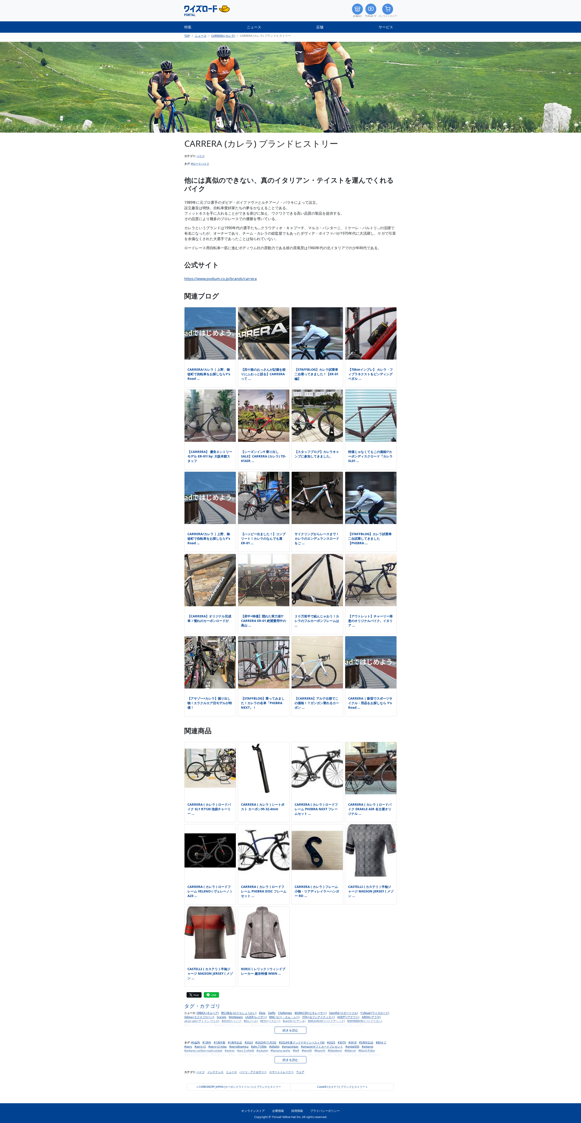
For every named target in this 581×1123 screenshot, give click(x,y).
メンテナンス (215, 1072)
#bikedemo (335, 1051)
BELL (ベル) (251, 1021)
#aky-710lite (259, 1046)
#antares (367, 1046)
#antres (230, 1051)
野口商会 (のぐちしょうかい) (238, 1013)
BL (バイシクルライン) (198, 1025)
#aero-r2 (200, 1046)
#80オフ (381, 1042)
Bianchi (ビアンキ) (294, 1021)
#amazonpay (290, 1046)
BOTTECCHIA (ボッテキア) (347, 1025)
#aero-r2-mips (217, 1046)
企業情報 (278, 1111)
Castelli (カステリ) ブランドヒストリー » (342, 1087)
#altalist (274, 1046)
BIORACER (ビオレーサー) (311, 1013)
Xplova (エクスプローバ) (199, 1017)
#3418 (352, 1042)
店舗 (319, 27)
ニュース (254, 27)
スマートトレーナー (281, 1072)
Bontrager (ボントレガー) (267, 1025)
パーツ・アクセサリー (253, 1072)
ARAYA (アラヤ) (371, 1017)
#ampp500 (352, 1046)
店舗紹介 (357, 16)
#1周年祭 (219, 1042)
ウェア (300, 1072)
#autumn (262, 1051)
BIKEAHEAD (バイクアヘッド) (326, 1021)
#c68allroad (359, 1055)
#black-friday (366, 1051)
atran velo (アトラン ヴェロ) (201, 1021)
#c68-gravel (341, 1055)
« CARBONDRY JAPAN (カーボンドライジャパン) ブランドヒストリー (239, 1087)
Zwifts (272, 1013)
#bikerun (350, 1051)
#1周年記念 (235, 1042)
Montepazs (236, 1017)
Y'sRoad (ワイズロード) (374, 1013)
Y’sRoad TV (370, 16)
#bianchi (319, 1051)
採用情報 (297, 1111)
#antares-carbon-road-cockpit (203, 1051)
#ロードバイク (200, 164)
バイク (201, 156)
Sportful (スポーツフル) (343, 1013)
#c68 (328, 1055)
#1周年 (206, 1042)
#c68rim (374, 1055)
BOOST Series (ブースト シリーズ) (306, 1025)
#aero (188, 1046)
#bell (296, 1051)
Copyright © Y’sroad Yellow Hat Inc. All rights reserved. (290, 1117)
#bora (242, 1055)
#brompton (315, 1055)
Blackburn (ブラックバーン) (231, 1025)
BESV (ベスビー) (270, 1021)
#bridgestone (297, 1055)
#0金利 (195, 1042)
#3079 (342, 1042)
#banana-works (280, 1051)
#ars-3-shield (245, 1051)
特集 (188, 27)
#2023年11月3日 (265, 1042)
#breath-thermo (276, 1055)
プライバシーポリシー (325, 1111)
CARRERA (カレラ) (223, 36)
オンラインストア (388, 16)
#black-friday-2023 (196, 1055)
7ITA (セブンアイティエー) (318, 1017)
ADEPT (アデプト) (348, 1017)
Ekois (262, 1013)
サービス (386, 27)
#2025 (331, 1042)
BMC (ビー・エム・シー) (284, 1017)
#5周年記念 (366, 1042)
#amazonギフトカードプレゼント (322, 1046)
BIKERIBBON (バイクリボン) (364, 1021)
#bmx (232, 1055)
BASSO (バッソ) (231, 1021)
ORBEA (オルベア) (208, 1013)
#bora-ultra (256, 1055)
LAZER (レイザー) (256, 1017)
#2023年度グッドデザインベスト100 (302, 1042)
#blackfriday (218, 1055)
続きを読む (290, 1030)
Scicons (221, 1017)
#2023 (249, 1042)
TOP (187, 36)
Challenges (285, 1013)
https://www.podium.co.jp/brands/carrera (220, 278)
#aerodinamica (239, 1046)
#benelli (307, 1051)
